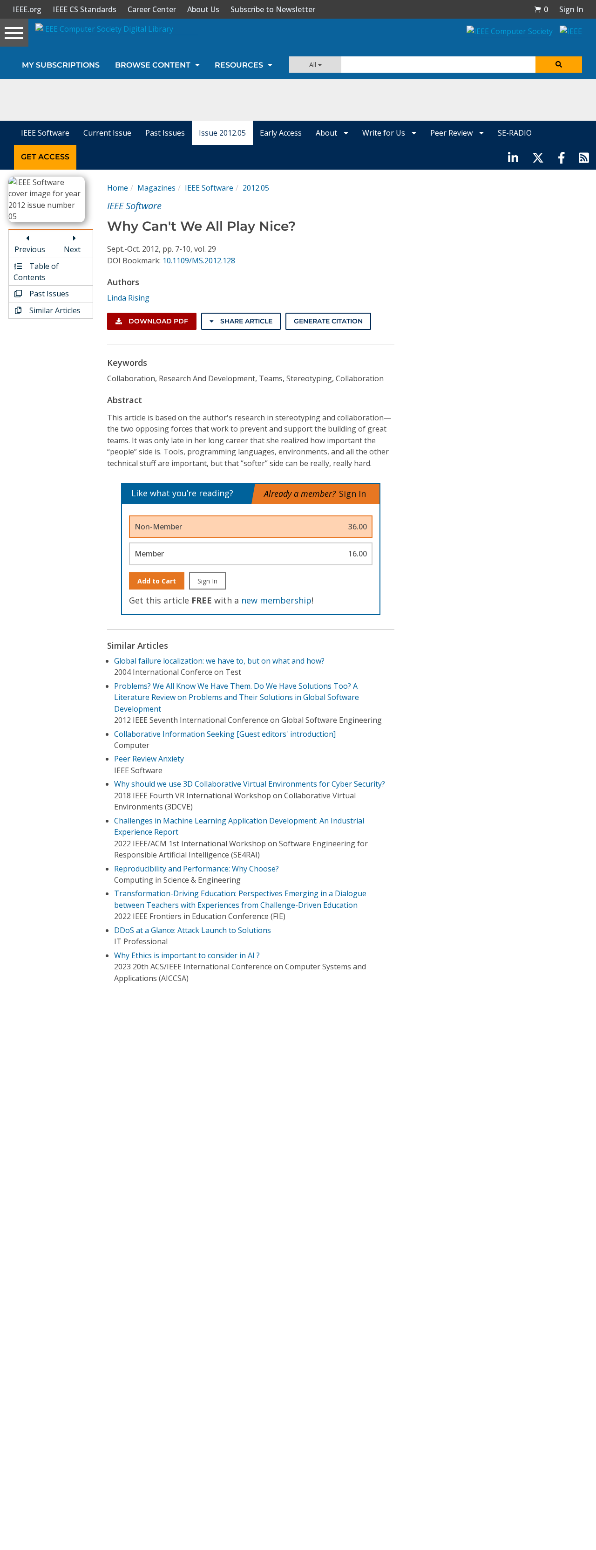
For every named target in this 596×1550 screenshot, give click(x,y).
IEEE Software (45, 133)
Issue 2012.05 (222, 133)
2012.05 (256, 188)
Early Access (281, 133)
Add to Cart (156, 580)
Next (72, 249)
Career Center (152, 9)
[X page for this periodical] (538, 157)
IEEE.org (27, 9)
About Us (203, 9)
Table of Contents (36, 271)
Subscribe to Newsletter (272, 9)
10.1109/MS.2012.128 (199, 260)
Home (117, 188)
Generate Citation (328, 321)
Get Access (45, 156)
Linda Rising (128, 298)
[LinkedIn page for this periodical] (513, 157)
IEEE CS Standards (84, 9)
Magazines (156, 188)
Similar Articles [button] (54, 310)
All (313, 64)
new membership (276, 600)
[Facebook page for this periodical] (561, 157)
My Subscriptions (61, 65)
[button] (541, 9)
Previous (29, 249)
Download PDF (157, 321)
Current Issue (107, 133)
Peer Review (452, 133)
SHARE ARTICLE (245, 321)
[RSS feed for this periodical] (584, 157)
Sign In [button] (571, 9)
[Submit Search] (558, 64)
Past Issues (165, 133)
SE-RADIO (515, 133)
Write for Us (384, 133)
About (327, 133)
